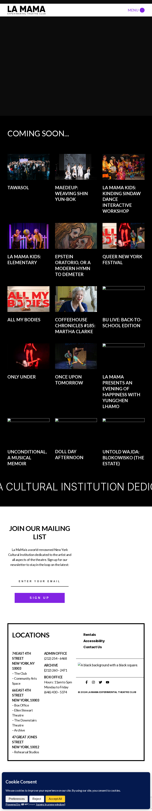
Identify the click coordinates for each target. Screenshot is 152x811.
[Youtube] (107, 682)
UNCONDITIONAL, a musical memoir (27, 457)
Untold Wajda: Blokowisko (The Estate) (123, 457)
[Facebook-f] (86, 682)
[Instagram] (93, 682)
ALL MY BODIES (23, 319)
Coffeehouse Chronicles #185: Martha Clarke (75, 325)
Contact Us (92, 647)
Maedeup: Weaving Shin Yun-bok (71, 193)
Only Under (21, 376)
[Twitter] (100, 682)
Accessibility (94, 641)
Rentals (89, 635)
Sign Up (40, 597)
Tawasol (18, 187)
